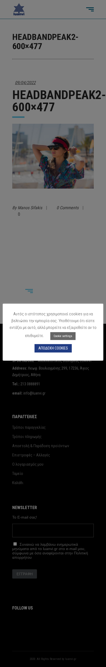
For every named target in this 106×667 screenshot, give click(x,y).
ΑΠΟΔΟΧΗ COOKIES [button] (53, 348)
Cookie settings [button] (63, 336)
